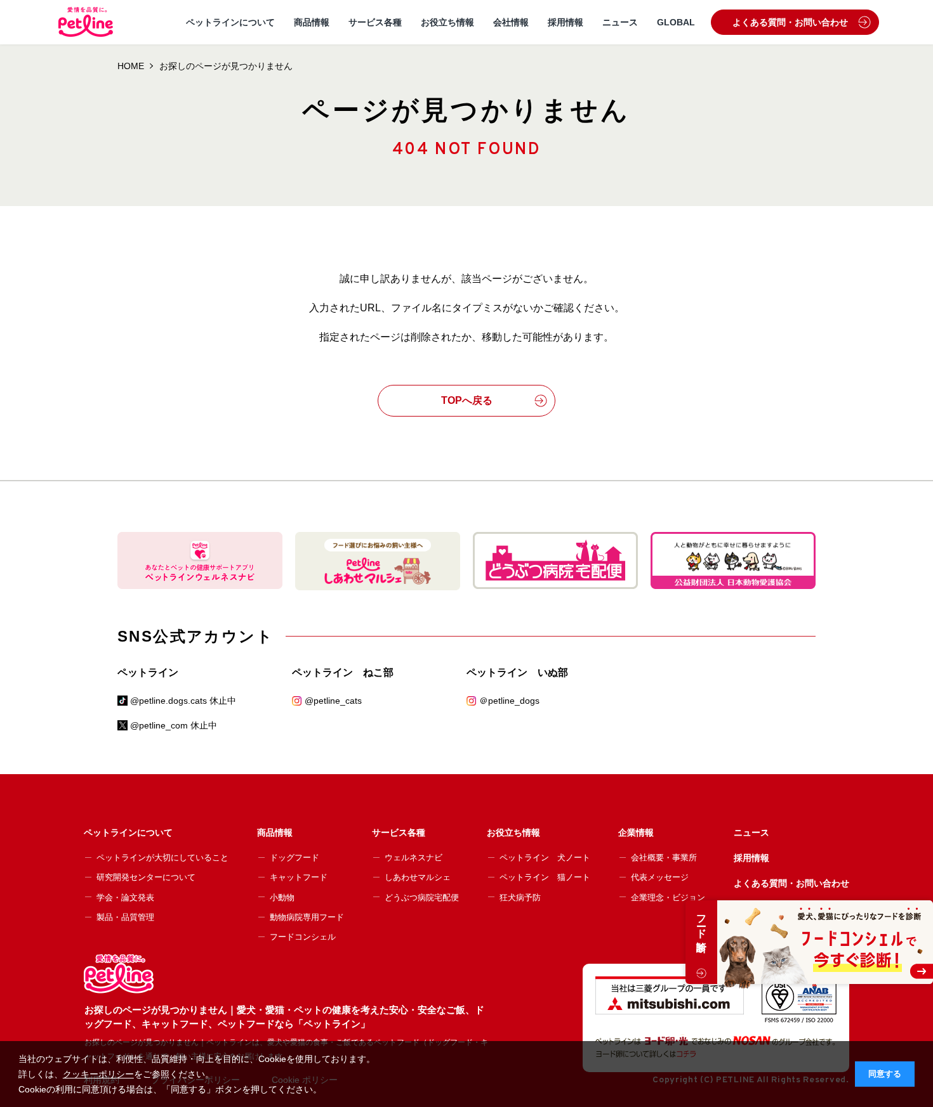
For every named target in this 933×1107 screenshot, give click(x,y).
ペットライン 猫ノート (545, 877)
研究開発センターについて (145, 877)
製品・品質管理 (125, 917)
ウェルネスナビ (413, 857)
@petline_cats (333, 701)
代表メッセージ (660, 877)
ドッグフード (294, 857)
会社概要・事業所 (664, 857)
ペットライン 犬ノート (545, 857)
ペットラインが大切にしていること (162, 857)
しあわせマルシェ (418, 877)
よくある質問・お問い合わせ (790, 22)
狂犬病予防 (520, 897)
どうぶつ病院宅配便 (422, 897)
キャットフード (299, 877)
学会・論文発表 (125, 897)
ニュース (620, 22)
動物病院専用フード (307, 917)
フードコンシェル (303, 937)
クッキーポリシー (98, 1074)
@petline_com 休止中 (173, 725)
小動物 (282, 897)
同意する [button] (884, 1074)
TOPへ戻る (467, 400)
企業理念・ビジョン (668, 897)
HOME (130, 66)
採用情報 (565, 22)
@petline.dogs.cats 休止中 (183, 701)
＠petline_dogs (509, 701)
